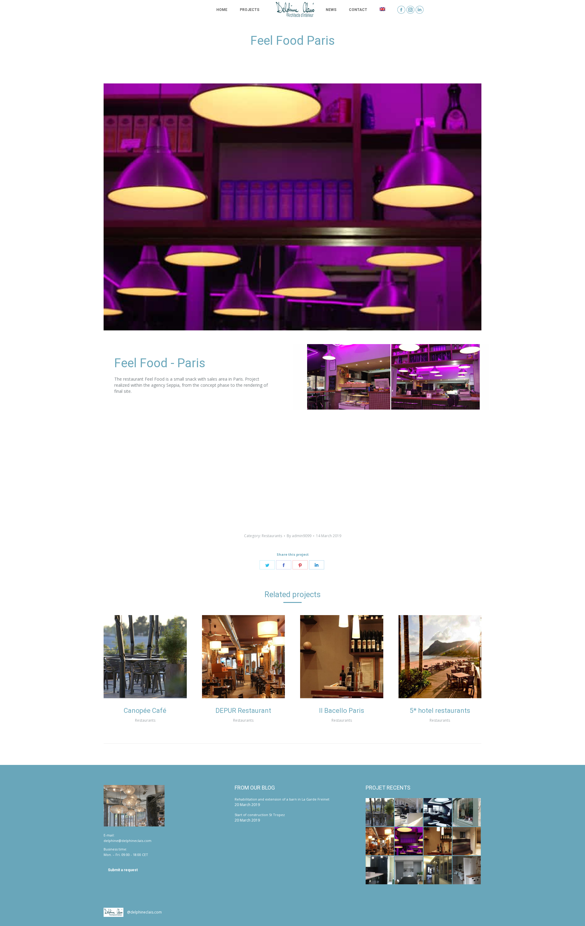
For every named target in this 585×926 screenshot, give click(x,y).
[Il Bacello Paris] (438, 841)
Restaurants (272, 535)
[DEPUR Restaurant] (380, 841)
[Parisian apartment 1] (438, 870)
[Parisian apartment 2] (409, 870)
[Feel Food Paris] (409, 841)
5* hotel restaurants (440, 710)
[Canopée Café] (380, 812)
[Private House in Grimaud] (466, 870)
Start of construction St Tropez (260, 814)
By (299, 535)
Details (153, 656)
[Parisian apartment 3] (380, 870)
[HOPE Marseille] (438, 812)
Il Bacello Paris (341, 710)
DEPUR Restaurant (243, 710)
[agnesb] (409, 812)
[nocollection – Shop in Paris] (466, 812)
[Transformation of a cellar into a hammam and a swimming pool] (466, 841)
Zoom (137, 656)
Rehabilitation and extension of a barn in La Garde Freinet (282, 799)
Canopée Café (145, 710)
